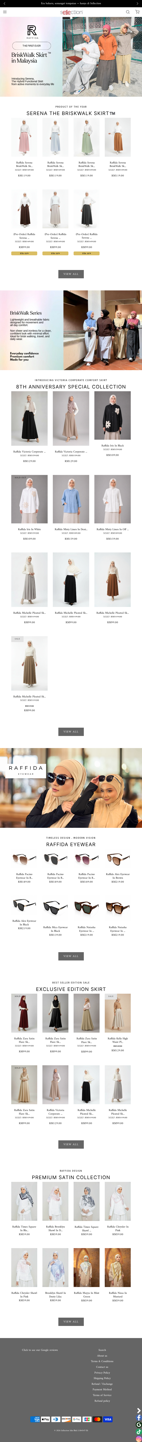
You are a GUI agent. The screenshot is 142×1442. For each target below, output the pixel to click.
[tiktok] (139, 1432)
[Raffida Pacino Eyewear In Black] (55, 858)
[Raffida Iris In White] (29, 499)
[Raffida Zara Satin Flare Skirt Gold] (24, 1084)
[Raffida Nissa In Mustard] (118, 1267)
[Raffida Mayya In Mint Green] (87, 1267)
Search (102, 1350)
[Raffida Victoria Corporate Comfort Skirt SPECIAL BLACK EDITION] (29, 418)
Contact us (102, 1367)
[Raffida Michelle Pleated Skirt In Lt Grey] (29, 579)
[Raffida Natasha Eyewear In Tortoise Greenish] (87, 908)
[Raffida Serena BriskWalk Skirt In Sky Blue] (55, 137)
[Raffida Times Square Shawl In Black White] (87, 1201)
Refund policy (102, 1401)
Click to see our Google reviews (40, 1350)
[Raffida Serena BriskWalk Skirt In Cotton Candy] (24, 137)
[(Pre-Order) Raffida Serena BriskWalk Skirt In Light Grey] (55, 208)
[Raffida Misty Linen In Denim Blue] (71, 499)
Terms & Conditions (102, 1361)
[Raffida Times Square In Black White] (24, 1201)
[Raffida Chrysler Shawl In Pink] (24, 1267)
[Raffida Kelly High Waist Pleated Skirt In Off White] (118, 1013)
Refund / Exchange (102, 1384)
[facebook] (139, 1417)
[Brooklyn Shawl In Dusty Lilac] (55, 1267)
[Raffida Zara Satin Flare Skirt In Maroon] (24, 1013)
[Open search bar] (127, 12)
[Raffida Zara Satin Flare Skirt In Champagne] (87, 1013)
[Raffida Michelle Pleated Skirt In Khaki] (29, 663)
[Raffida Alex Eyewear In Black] (24, 905)
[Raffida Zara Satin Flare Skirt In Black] (55, 1013)
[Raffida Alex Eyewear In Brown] (118, 858)
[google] (139, 1425)
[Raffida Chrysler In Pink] (118, 1201)
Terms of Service (102, 1395)
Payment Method (102, 1390)
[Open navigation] (5, 12)
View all (71, 274)
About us (102, 1356)
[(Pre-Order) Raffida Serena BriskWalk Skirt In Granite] (87, 208)
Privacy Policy (102, 1373)
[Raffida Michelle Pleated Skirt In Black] (71, 579)
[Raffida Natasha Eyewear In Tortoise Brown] (118, 908)
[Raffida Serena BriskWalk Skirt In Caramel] (118, 137)
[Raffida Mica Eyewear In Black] (55, 908)
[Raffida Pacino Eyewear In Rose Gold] (87, 858)
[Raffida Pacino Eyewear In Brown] (24, 858)
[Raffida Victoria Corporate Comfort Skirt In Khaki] (71, 418)
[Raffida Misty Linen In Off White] (112, 499)
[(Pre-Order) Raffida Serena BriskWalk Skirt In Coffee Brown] (24, 208)
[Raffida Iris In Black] (112, 415)
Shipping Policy (102, 1378)
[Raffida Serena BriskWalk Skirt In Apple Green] (87, 137)
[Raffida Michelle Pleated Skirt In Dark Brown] (112, 579)
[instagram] (139, 1439)
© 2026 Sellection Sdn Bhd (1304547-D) (71, 1430)
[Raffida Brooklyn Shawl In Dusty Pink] (55, 1201)
